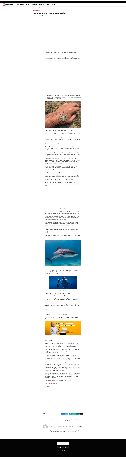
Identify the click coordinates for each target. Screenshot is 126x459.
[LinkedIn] (35, 55)
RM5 (49, 383)
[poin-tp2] (63, 335)
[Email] (35, 60)
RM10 (52, 383)
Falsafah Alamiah (37, 10)
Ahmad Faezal (41, 15)
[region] (72, 78)
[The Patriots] (7, 4)
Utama (17, 4)
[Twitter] (35, 53)
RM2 (46, 383)
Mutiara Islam (41, 4)
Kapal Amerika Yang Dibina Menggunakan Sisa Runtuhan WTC (73, 420)
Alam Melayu (28, 4)
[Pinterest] (35, 57)
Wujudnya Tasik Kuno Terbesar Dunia (54, 419)
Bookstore (63, 450)
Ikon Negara (48, 4)
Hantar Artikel (3, 1)
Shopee (67, 450)
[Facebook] (35, 51)
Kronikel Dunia (34, 4)
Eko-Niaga (22, 4)
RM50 (55, 383)
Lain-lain (53, 4)
